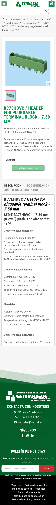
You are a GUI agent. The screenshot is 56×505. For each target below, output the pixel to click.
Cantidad (10, 159)
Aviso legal (40, 488)
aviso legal (32, 458)
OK (47, 468)
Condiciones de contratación (29, 495)
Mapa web (16, 485)
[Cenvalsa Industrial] (28, 4)
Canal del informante (29, 492)
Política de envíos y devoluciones (29, 499)
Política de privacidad (36, 485)
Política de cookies (22, 488)
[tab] (13, 185)
